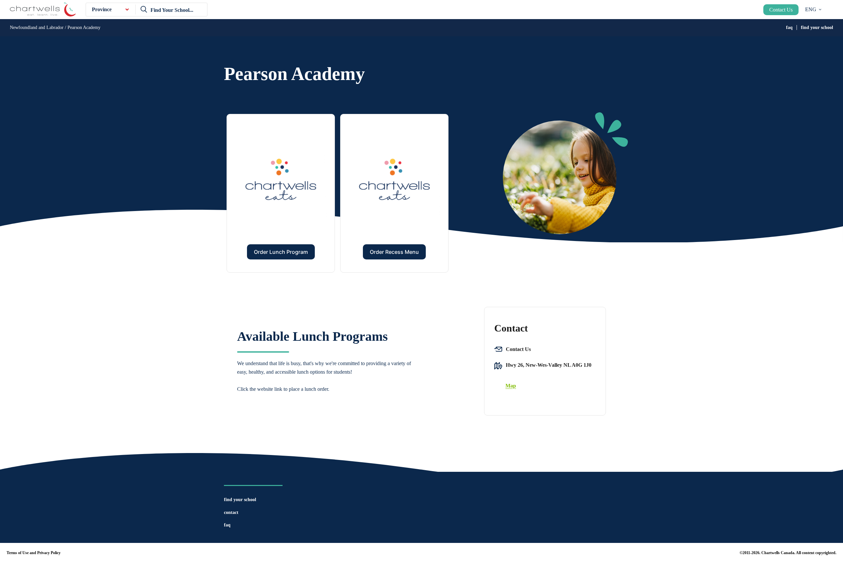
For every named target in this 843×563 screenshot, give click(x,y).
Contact (231, 512)
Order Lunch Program (281, 252)
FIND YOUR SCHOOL (240, 499)
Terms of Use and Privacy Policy (34, 552)
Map (510, 386)
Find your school (817, 27)
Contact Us (781, 10)
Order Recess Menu (394, 252)
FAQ (789, 27)
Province (102, 9)
